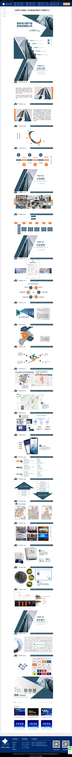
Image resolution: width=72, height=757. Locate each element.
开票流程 (70, 752)
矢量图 (47, 4)
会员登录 (68, 0)
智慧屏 (13, 747)
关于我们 (51, 0)
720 (45, 4)
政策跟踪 (21, 3)
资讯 (15, 3)
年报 (47, 3)
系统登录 (64, 0)
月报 (45, 3)
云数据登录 (66, 4)
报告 (39, 3)
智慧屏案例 (14, 749)
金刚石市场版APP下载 (57, 0)
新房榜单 (21, 4)
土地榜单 (18, 4)
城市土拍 (14, 742)
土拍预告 (57, 3)
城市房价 (33, 3)
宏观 (27, 3)
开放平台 (14, 746)
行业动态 (18, 3)
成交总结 (54, 3)
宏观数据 (30, 3)
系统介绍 (57, 4)
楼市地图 (42, 4)
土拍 (51, 3)
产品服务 (14, 744)
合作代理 (30, 4)
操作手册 (54, 4)
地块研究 (42, 3)
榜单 (15, 4)
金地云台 (4, 16)
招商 (27, 4)
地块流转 (33, 4)
